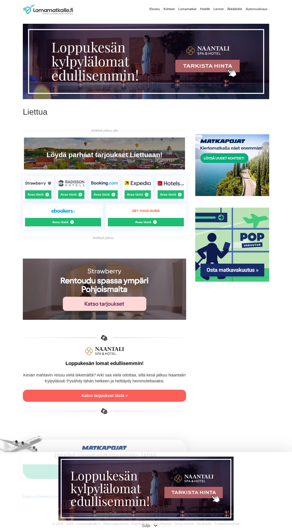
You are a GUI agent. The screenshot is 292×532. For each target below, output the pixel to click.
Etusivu (154, 9)
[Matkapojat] (232, 195)
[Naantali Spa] (146, 98)
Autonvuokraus (256, 9)
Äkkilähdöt (234, 9)
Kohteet (169, 9)
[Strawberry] (104, 318)
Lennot (219, 9)
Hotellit (205, 9)
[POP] (232, 280)
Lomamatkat (187, 9)
